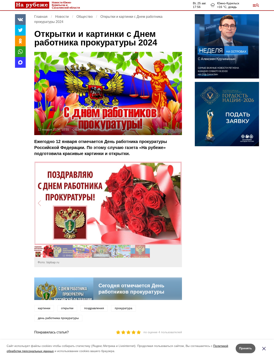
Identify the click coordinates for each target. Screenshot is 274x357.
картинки (44, 308)
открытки (67, 308)
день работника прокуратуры (58, 318)
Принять (245, 348)
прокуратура (123, 308)
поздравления (94, 308)
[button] (177, 203)
